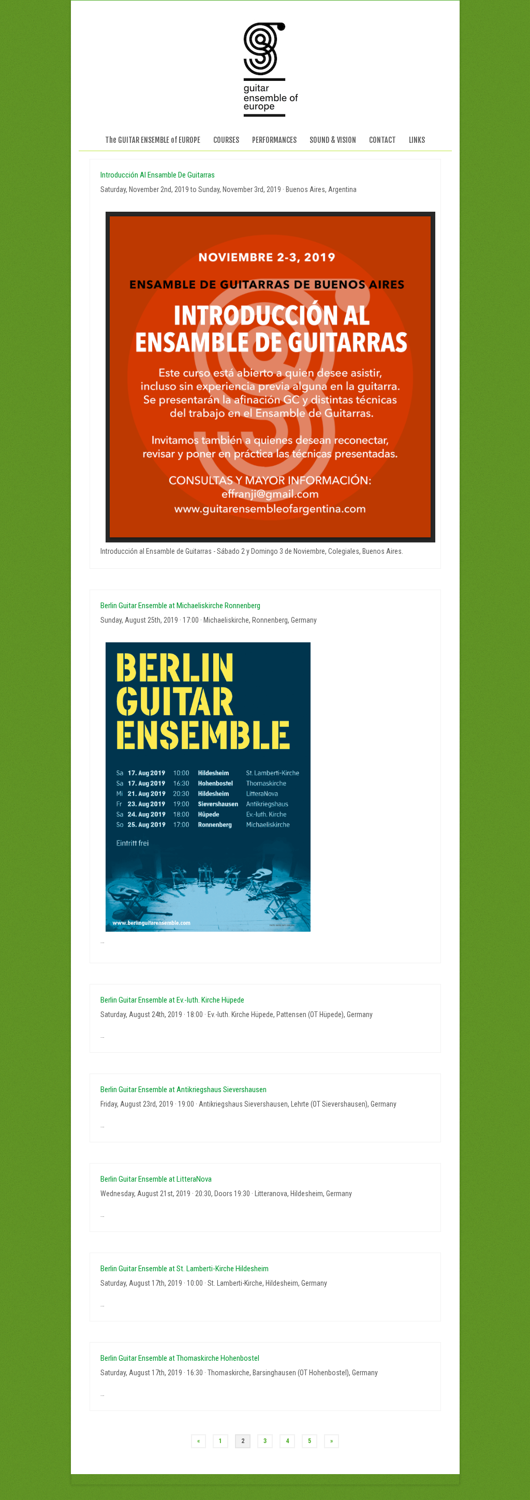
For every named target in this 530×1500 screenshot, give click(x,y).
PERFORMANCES (274, 140)
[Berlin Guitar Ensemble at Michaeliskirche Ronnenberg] (265, 787)
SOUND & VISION (333, 140)
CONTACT (382, 140)
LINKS (417, 140)
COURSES (226, 140)
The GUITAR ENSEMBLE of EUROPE (152, 140)
